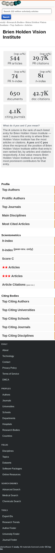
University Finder (10, 534)
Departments (8, 418)
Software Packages (12, 468)
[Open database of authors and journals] (11, 1)
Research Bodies (15, 22)
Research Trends (11, 522)
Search (6, 17)
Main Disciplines (14, 215)
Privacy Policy (9, 368)
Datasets (6, 463)
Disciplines (8, 451)
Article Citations (18, 284)
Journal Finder (9, 540)
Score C (8, 258)
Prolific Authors (13, 198)
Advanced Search (11, 489)
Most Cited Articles (16, 224)
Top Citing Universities (18, 310)
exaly (2, 22)
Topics (5, 457)
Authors (6, 394)
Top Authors (11, 189)
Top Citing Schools (15, 318)
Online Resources (11, 474)
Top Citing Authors (15, 301)
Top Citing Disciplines (18, 335)
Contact (6, 362)
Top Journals (11, 207)
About (5, 350)
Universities (8, 406)
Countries (7, 436)
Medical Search (10, 495)
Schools (6, 412)
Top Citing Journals (16, 327)
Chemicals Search (11, 501)
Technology (8, 356)
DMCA (5, 379)
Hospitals (7, 424)
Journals (6, 400)
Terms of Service (10, 374)
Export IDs (7, 516)
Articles (11, 267)
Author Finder (9, 528)
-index (7, 241)
